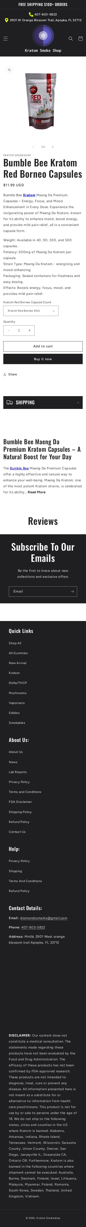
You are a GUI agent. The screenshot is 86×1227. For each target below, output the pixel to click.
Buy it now (43, 359)
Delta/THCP (18, 683)
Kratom (14, 673)
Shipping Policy (20, 812)
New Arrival (17, 663)
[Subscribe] (72, 591)
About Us (16, 752)
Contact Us (17, 832)
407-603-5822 (45, 14)
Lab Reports (18, 772)
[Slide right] (53, 147)
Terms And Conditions (25, 881)
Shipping (15, 871)
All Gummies (18, 653)
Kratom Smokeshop (48, 1218)
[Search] (71, 38)
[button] (5, 38)
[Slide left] (33, 147)
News (13, 762)
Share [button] (12, 374)
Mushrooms (17, 693)
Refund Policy (19, 822)
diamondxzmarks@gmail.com (43, 918)
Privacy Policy (19, 782)
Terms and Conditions (25, 792)
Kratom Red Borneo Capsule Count (27, 302)
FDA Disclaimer (20, 802)
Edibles (14, 713)
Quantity (9, 321)
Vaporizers (17, 703)
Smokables (17, 723)
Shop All (15, 643)
